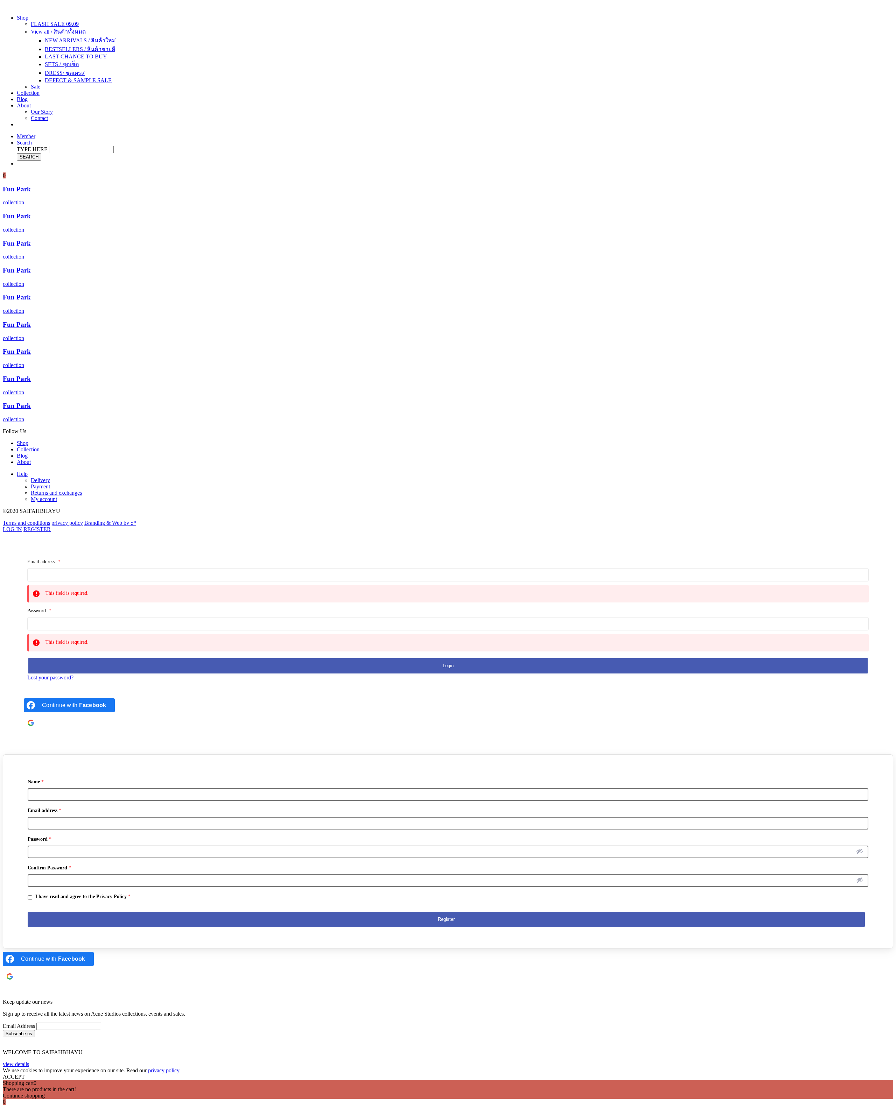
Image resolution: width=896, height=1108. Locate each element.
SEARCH (29, 157)
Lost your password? (50, 677)
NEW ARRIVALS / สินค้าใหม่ (80, 40)
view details (16, 1064)
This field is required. (67, 593)
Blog (22, 99)
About (24, 105)
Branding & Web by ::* (110, 523)
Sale (35, 87)
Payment (40, 486)
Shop (22, 18)
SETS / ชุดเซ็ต (62, 64)
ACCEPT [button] (14, 1077)
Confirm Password (49, 867)
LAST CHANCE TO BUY (76, 56)
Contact (39, 118)
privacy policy (67, 523)
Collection (28, 93)
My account (44, 499)
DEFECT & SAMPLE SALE (78, 80)
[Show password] (859, 851)
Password (39, 610)
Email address (44, 561)
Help (22, 474)
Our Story (42, 112)
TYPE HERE (32, 149)
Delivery (40, 480)
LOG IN (12, 529)
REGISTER (37, 529)
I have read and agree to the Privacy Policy (82, 896)
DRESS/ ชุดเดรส (65, 73)
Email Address (19, 1026)
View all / (58, 32)
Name (36, 781)
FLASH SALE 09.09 (55, 24)
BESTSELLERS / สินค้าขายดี (80, 49)
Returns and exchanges (56, 493)
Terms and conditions (26, 523)
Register (446, 919)
